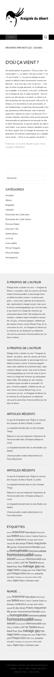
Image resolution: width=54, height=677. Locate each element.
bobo (9, 536)
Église (16, 580)
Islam (44, 559)
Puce (32, 574)
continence (20, 539)
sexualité (10, 577)
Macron (41, 563)
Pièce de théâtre (12, 253)
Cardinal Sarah (38, 536)
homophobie (19, 551)
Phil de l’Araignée (12, 248)
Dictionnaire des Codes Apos (17, 214)
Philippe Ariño (18, 573)
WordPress (41, 665)
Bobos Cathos (25, 536)
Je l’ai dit (19, 144)
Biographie (9, 205)
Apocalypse (30, 532)
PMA (28, 574)
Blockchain (41, 532)
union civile (37, 577)
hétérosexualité (33, 559)
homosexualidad (37, 551)
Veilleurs (10, 580)
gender (14, 547)
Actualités (9, 195)
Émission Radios (12, 224)
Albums (8, 200)
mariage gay (31, 566)
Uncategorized (11, 257)
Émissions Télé (11, 229)
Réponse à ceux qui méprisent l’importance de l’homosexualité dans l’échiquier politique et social (26, 439)
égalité (36, 580)
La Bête (16, 563)
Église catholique (27, 580)
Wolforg (34, 672)
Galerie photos (11, 234)
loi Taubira (31, 562)
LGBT (22, 563)
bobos (15, 535)
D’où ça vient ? (22, 62)
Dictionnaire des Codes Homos (18, 219)
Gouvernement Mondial (29, 547)
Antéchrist (18, 532)
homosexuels (20, 559)
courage (30, 540)
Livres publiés (11, 243)
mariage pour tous (27, 570)
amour (9, 532)
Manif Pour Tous (14, 566)
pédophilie (39, 574)
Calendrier (9, 210)
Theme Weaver (38, 668)
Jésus (9, 563)
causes (36, 144)
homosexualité (20, 554)
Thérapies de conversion (23, 577)
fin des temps (19, 543)
